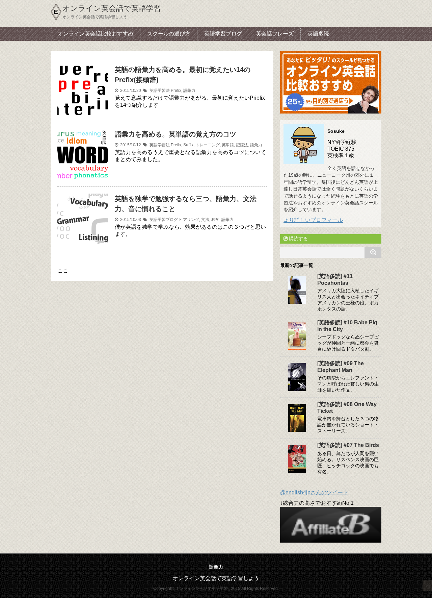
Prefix (176, 90)
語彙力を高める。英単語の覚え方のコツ (175, 134)
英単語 (228, 145)
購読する (298, 238)
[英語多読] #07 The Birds (348, 445)
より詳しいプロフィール (313, 220)
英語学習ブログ (223, 33)
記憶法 (242, 145)
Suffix (188, 145)
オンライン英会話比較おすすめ (95, 33)
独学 (215, 219)
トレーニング (207, 145)
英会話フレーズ (275, 33)
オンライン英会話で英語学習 (111, 8)
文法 (205, 219)
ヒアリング (189, 219)
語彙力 (189, 90)
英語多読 (318, 33)
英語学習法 (160, 90)
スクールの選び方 (168, 33)
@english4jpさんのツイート (314, 492)
